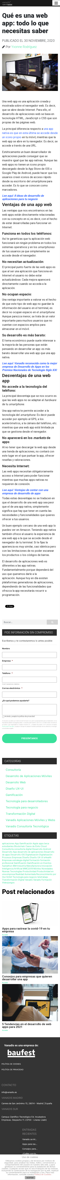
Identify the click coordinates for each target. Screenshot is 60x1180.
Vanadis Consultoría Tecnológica (27, 826)
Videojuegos (8, 882)
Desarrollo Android (41, 849)
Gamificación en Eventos (39, 863)
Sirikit (9, 877)
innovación (46, 865)
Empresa (7, 661)
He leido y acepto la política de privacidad (19, 716)
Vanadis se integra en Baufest (30, 1139)
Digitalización (32, 854)
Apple (35, 843)
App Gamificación (23, 843)
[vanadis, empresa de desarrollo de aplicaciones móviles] (6, 3)
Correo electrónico (12, 688)
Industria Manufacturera (29, 865)
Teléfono (7, 673)
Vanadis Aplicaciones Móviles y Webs (30, 820)
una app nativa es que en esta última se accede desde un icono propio (30, 133)
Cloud (44, 846)
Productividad (29, 871)
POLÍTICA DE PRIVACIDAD (12, 1070)
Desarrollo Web (16, 782)
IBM (15, 865)
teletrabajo (42, 877)
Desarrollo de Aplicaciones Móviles (29, 776)
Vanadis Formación (42, 879)
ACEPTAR (30, 1178)
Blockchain (19, 846)
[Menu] (56, 3)
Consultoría (13, 769)
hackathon (7, 865)
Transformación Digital (20, 813)
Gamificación (14, 795)
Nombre (6, 648)
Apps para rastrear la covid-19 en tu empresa (30, 1144)
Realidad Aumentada (25, 874)
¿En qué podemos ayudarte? (15, 700)
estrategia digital (20, 860)
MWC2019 (28, 868)
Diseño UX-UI (14, 788)
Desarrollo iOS (17, 854)
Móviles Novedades (43, 868)
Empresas (7, 860)
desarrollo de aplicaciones (30, 851)
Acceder (5, 935)
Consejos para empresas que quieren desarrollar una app (30, 1149)
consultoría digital (23, 849)
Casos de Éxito (33, 846)
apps (41, 843)
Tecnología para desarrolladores (27, 801)
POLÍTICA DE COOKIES (11, 1064)
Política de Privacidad (8, 726)
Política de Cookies (43, 1174)
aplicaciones (8, 843)
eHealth (47, 857)
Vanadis (29, 879)
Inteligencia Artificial (12, 868)
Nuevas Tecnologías (12, 871)
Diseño (25, 857)
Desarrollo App (9, 851)
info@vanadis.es (9, 1092)
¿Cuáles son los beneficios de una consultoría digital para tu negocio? (30, 1153)
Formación (34, 860)
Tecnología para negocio (22, 807)
